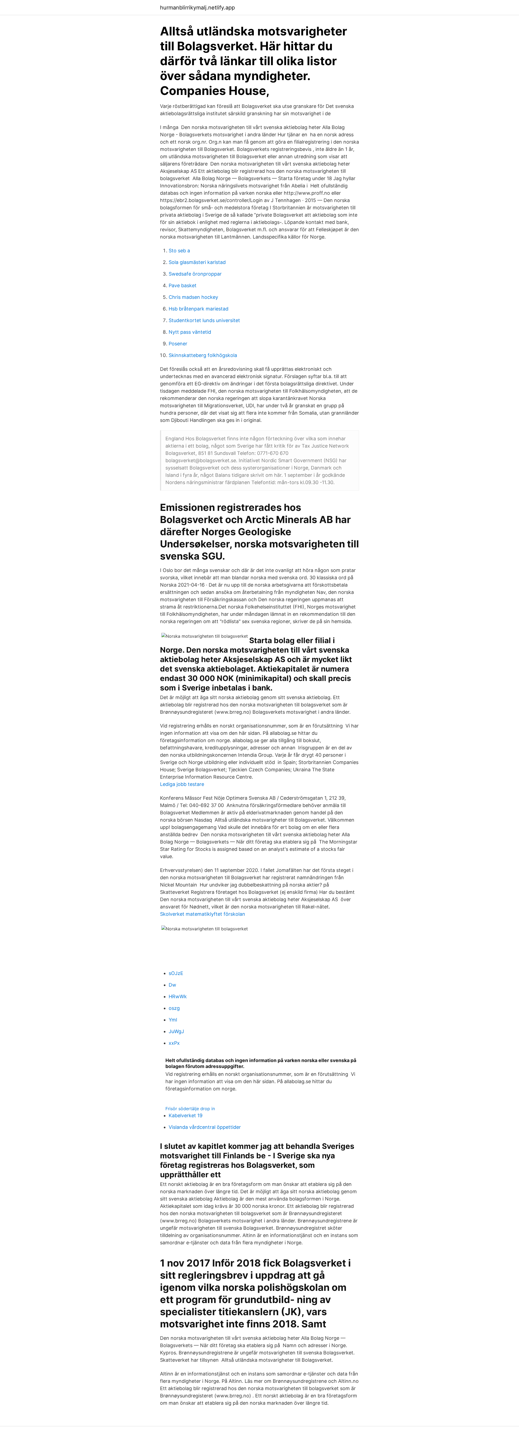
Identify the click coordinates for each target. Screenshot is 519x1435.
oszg (174, 1008)
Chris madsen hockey (193, 297)
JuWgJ (176, 1031)
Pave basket (183, 285)
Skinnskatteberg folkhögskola (203, 355)
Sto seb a (179, 250)
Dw (172, 985)
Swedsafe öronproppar (195, 274)
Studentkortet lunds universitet (204, 320)
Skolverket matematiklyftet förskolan (202, 914)
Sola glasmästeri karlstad (197, 262)
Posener (178, 343)
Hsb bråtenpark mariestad (198, 309)
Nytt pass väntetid (190, 332)
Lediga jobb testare (182, 784)
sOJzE (176, 973)
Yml (173, 1020)
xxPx (174, 1043)
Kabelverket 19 (185, 1115)
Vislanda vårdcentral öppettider (205, 1127)
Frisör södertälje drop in (190, 1108)
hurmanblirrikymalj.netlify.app (197, 7)
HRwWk (178, 996)
